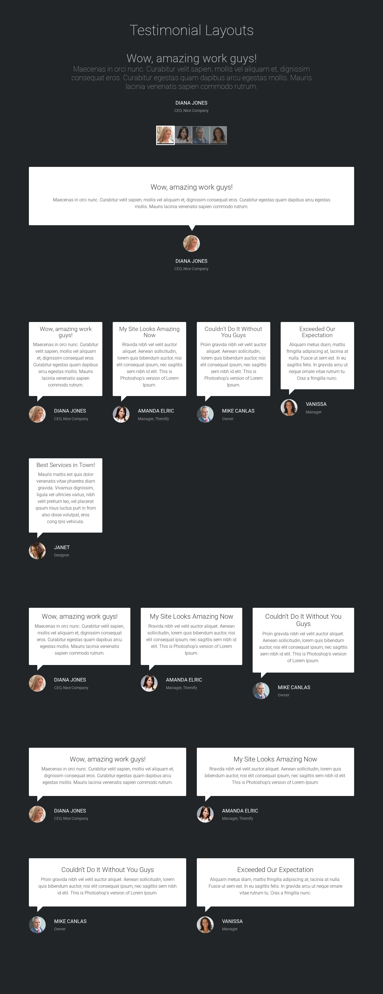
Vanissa (316, 404)
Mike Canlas (238, 411)
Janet (62, 547)
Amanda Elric (156, 411)
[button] (165, 135)
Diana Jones (191, 103)
